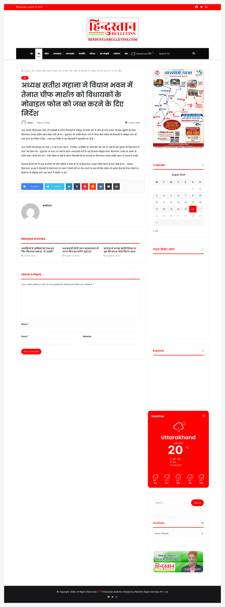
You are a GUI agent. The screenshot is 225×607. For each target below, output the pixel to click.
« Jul (155, 230)
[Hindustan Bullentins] (112, 29)
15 (193, 202)
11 (164, 202)
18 (164, 209)
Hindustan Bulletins (113, 591)
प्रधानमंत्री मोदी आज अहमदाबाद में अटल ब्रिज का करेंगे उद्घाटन (80, 250)
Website (87, 336)
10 (156, 202)
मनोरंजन (117, 53)
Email (25, 336)
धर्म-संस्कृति (104, 53)
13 (178, 202)
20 (178, 209)
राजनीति (82, 53)
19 (171, 209)
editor (30, 122)
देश (39, 53)
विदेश (47, 53)
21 (185, 209)
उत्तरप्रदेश (70, 53)
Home (26, 71)
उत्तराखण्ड (57, 53)
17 (157, 209)
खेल (126, 53)
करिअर (92, 53)
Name (25, 324)
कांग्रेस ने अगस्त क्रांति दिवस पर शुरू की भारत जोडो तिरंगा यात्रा (120, 250)
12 (171, 202)
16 (200, 202)
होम (31, 53)
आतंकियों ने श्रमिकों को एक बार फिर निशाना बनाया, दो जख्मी (37, 250)
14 (185, 202)
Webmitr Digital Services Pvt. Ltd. (152, 591)
